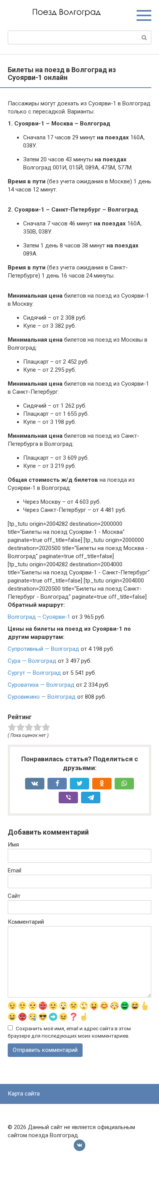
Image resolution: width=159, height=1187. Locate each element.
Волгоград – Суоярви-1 (39, 616)
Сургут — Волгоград (34, 672)
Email (14, 870)
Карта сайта (24, 1093)
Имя (13, 844)
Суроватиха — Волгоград (41, 684)
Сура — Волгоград (32, 660)
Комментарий (26, 921)
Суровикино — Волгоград (42, 696)
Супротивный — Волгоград (43, 648)
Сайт (14, 895)
